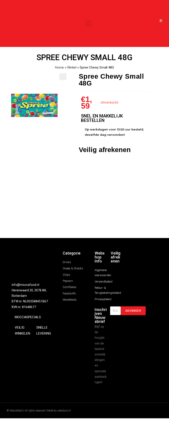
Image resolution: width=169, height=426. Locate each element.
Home (59, 67)
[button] (88, 23)
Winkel (71, 67)
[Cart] (158, 23)
